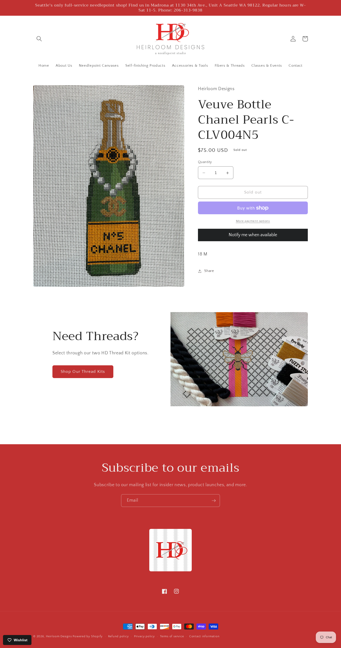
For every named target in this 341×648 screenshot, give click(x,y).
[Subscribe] (214, 500)
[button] (39, 39)
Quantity (205, 162)
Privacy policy (144, 636)
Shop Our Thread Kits (83, 371)
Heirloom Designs (59, 636)
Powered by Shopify (88, 636)
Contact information (204, 636)
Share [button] (209, 271)
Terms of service (172, 636)
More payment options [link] (253, 221)
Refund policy (118, 636)
